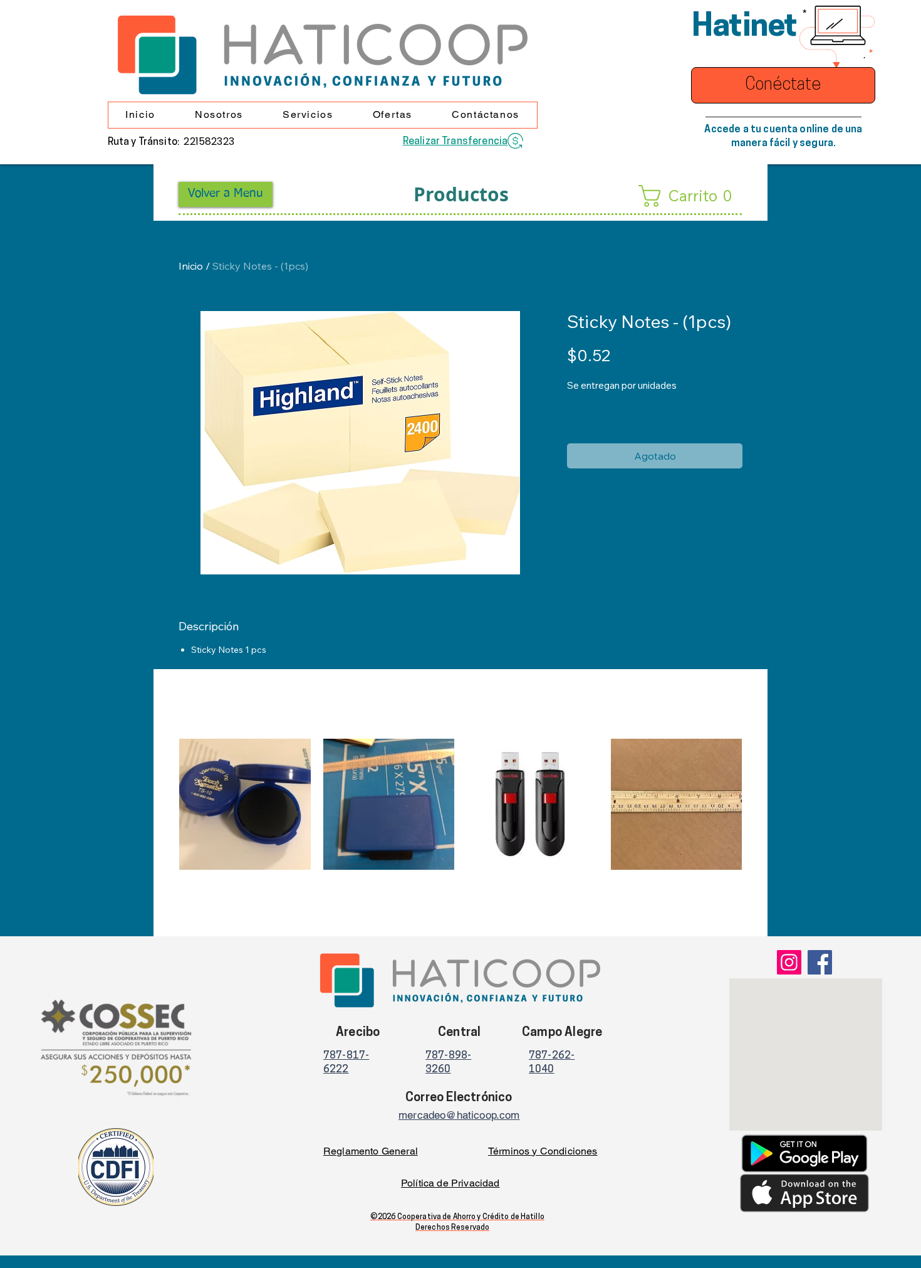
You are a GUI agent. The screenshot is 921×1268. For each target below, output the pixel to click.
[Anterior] (161, 803)
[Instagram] (789, 962)
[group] (461, 832)
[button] (218, 115)
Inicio (191, 266)
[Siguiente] (760, 803)
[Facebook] (820, 962)
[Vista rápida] (245, 804)
